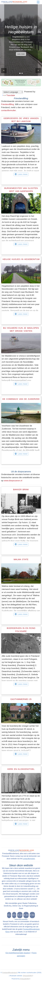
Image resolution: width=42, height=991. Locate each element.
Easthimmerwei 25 (21, 699)
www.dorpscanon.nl (13, 480)
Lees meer (21, 54)
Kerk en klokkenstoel (21, 769)
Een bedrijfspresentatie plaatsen (18, 953)
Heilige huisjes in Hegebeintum (21, 259)
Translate (10, 95)
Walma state (21, 559)
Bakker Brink (21, 489)
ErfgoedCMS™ (28, 975)
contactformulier (8, 110)
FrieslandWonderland (9, 972)
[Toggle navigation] (38, 2)
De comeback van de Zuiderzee (21, 399)
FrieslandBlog (7, 104)
